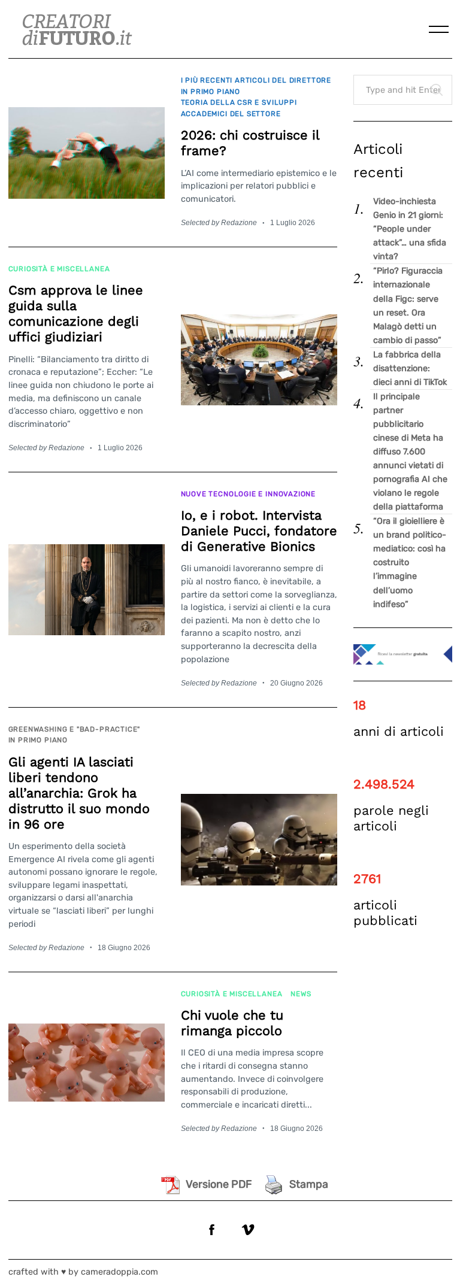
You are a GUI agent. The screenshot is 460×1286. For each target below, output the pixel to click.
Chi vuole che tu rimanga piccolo (232, 1023)
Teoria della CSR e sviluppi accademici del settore (239, 108)
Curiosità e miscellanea (59, 269)
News (300, 994)
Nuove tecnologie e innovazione (248, 494)
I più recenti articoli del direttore (256, 80)
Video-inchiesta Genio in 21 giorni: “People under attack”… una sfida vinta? (409, 229)
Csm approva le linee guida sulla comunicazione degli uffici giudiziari (75, 313)
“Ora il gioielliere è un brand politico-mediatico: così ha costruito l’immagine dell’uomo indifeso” (409, 562)
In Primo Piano (210, 91)
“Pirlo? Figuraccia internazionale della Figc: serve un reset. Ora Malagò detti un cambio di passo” (408, 305)
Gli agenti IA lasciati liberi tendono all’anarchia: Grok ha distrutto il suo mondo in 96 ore (79, 793)
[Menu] (439, 29)
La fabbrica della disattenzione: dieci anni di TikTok (410, 368)
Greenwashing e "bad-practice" (74, 729)
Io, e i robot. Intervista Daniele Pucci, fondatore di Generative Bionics (259, 531)
